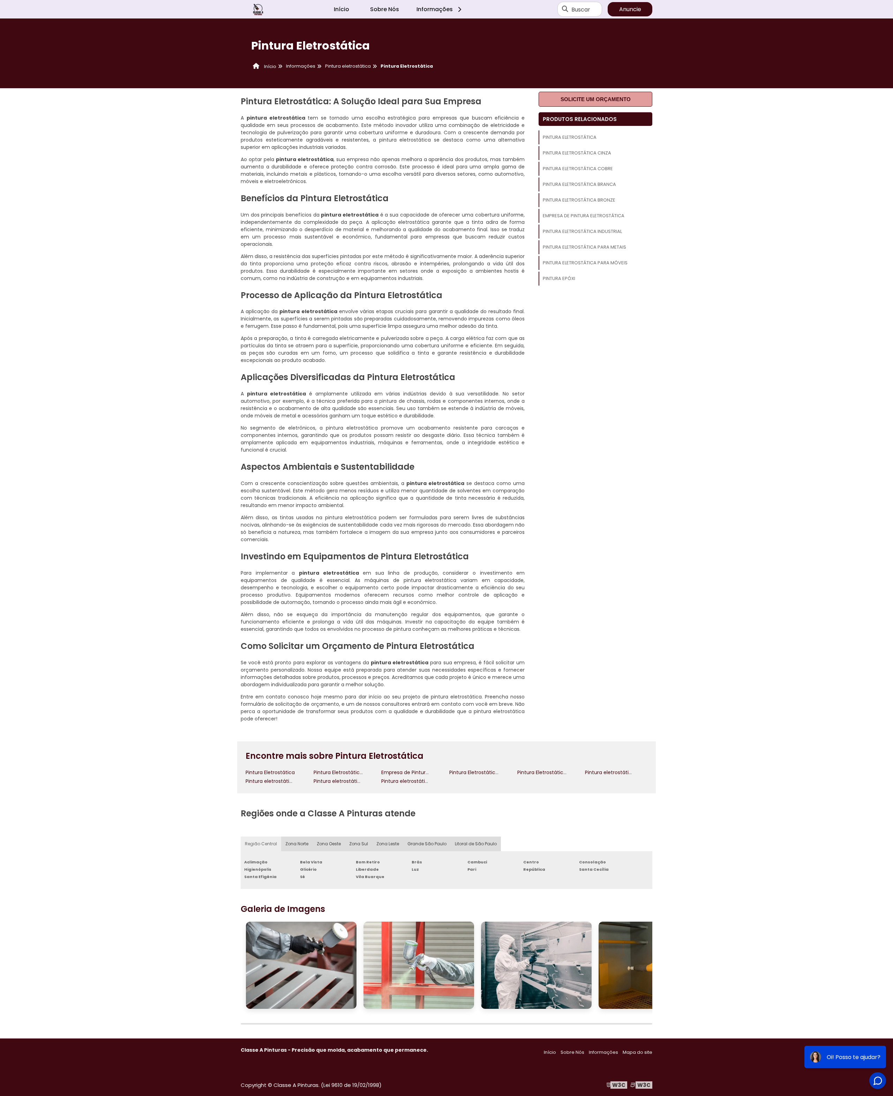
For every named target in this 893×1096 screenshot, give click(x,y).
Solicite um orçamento (596, 99)
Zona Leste (387, 844)
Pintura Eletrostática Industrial (582, 231)
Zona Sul (358, 844)
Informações (435, 9)
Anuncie (630, 9)
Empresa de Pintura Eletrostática (583, 215)
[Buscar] (565, 9)
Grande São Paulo (426, 844)
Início (341, 9)
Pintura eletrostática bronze (579, 200)
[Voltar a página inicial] (258, 9)
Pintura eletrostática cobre (578, 168)
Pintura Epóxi (559, 278)
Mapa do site (637, 1052)
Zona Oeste (329, 844)
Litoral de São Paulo (476, 844)
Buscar (580, 9)
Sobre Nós (384, 9)
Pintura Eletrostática (569, 137)
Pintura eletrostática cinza (577, 153)
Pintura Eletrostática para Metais (584, 247)
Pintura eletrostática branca (579, 184)
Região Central (261, 844)
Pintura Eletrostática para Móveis (585, 262)
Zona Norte (296, 844)
